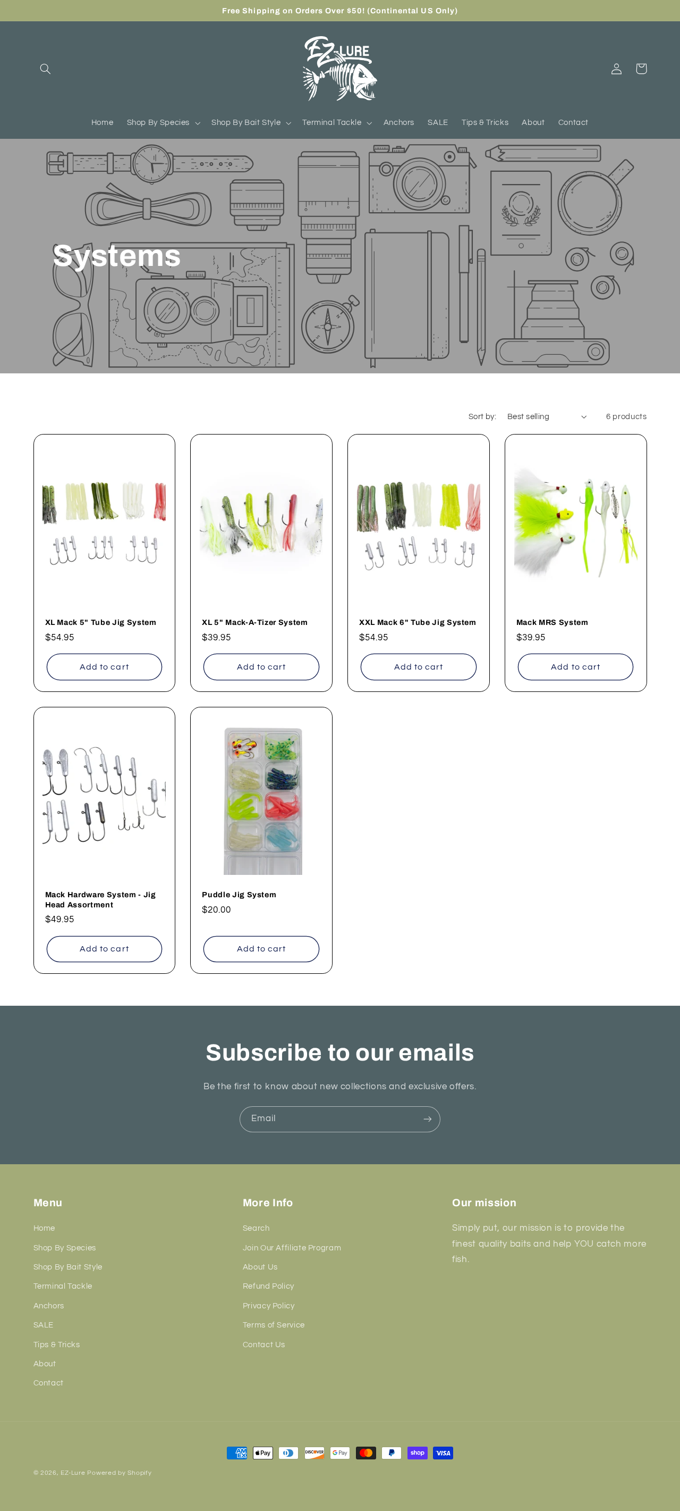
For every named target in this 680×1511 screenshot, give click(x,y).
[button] (45, 68)
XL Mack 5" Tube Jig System (101, 622)
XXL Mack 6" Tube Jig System (418, 622)
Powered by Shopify (119, 1473)
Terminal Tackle (62, 1286)
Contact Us (264, 1345)
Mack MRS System (552, 622)
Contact (48, 1383)
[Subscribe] (427, 1119)
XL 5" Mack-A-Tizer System (255, 622)
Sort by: (482, 417)
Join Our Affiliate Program (292, 1248)
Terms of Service (274, 1325)
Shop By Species (64, 1248)
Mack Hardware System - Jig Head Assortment (100, 899)
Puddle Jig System (239, 894)
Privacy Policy (269, 1306)
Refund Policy (268, 1286)
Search (256, 1228)
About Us (260, 1267)
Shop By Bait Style (68, 1267)
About (44, 1364)
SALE (43, 1325)
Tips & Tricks (56, 1345)
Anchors (48, 1306)
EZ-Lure (73, 1473)
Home (44, 1228)
